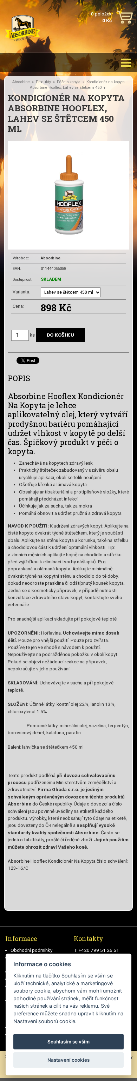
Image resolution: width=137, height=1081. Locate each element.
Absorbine (21, 82)
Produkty (43, 82)
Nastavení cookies (68, 1060)
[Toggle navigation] (126, 62)
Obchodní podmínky (31, 950)
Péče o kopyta (68, 82)
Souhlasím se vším (68, 1041)
